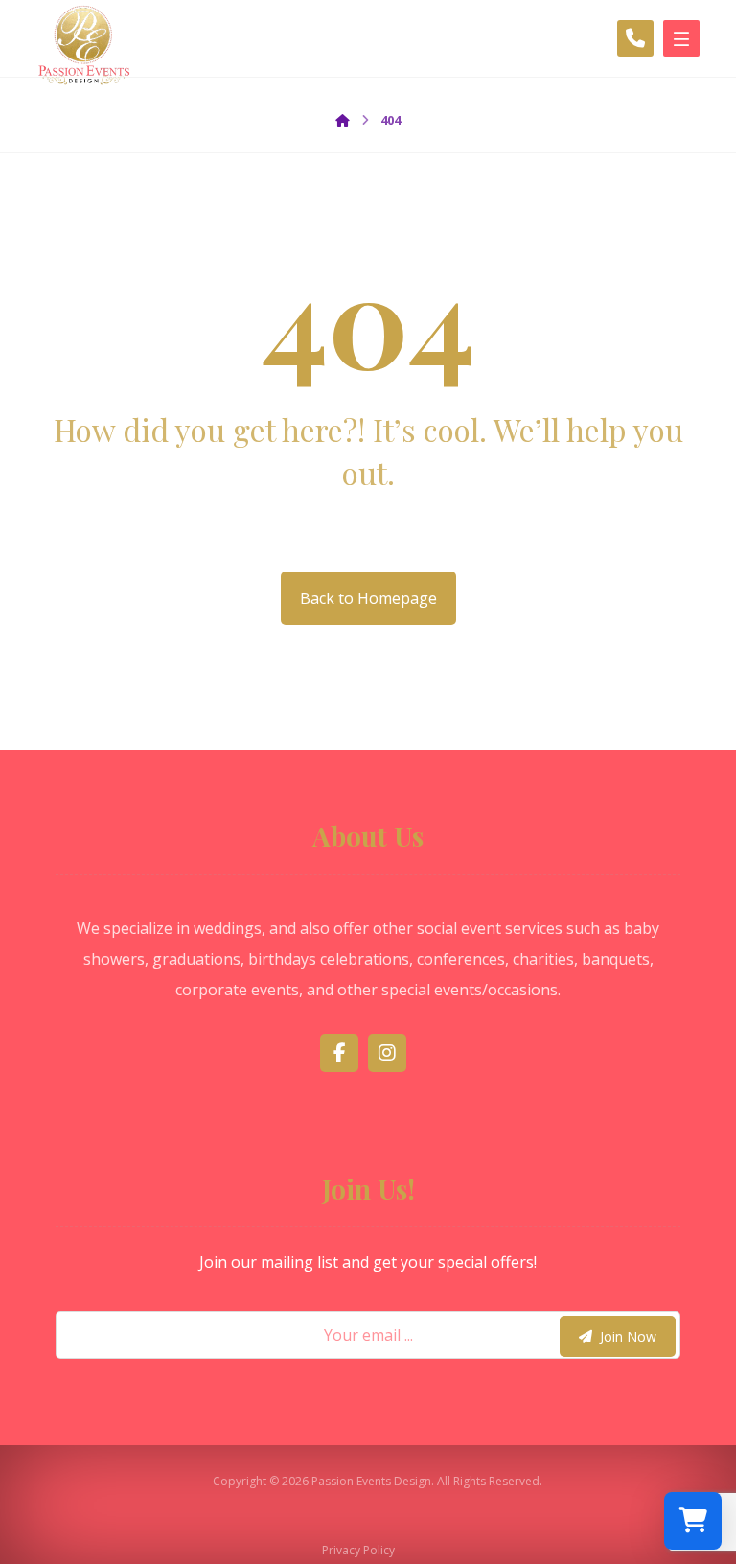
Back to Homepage (368, 598)
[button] (339, 1053)
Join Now (628, 1336)
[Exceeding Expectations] (84, 50)
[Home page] (342, 119)
